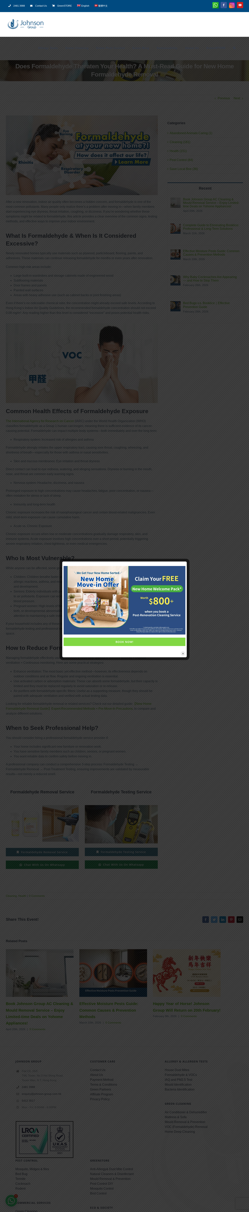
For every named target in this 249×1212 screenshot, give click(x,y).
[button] (234, 48)
